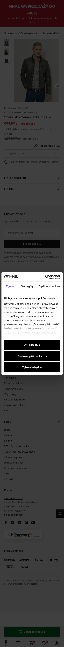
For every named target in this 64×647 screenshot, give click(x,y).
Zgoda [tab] (10, 286)
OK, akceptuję (32, 344)
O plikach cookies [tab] (49, 286)
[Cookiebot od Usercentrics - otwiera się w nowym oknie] (45, 277)
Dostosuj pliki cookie (30, 356)
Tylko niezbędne (32, 367)
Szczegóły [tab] (27, 286)
